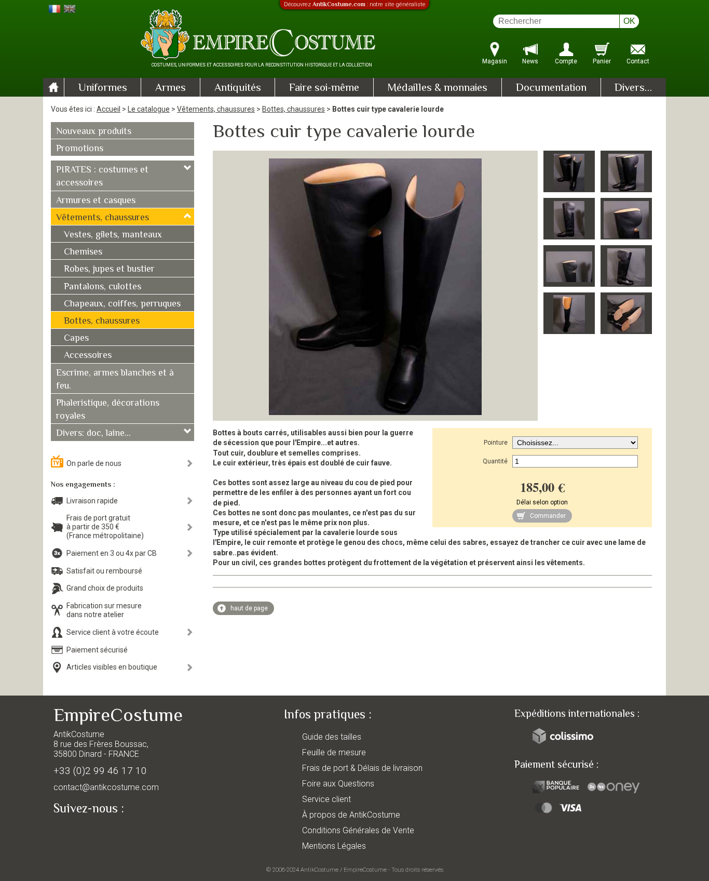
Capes (76, 338)
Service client (326, 799)
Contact (637, 61)
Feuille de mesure (334, 752)
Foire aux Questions (338, 784)
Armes (170, 88)
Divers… (633, 88)
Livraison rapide (92, 501)
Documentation (551, 88)
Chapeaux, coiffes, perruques (122, 304)
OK (629, 21)
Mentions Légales (334, 846)
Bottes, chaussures (293, 109)
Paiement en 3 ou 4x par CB (111, 553)
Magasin (494, 61)
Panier (602, 61)
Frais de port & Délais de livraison (362, 768)
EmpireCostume (365, 869)
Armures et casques (95, 201)
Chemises (83, 252)
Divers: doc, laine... (93, 433)
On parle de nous (93, 463)
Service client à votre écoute (112, 632)
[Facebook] (79, 832)
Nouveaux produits (93, 132)
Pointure (496, 442)
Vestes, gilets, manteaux (113, 235)
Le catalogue (149, 109)
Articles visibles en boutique (111, 667)
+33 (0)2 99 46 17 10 (100, 771)
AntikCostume (319, 869)
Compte (566, 61)
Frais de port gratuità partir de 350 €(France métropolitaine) (105, 527)
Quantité (495, 461)
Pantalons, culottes (102, 287)
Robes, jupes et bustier (109, 269)
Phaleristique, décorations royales (107, 410)
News (530, 61)
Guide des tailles (331, 737)
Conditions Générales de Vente (358, 830)
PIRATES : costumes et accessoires (102, 177)
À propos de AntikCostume (351, 815)
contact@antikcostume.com (106, 787)
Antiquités (237, 88)
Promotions (79, 149)
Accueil (108, 109)
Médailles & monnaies (437, 88)
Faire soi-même (324, 88)
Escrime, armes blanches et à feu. (115, 380)
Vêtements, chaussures (216, 109)
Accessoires (88, 356)
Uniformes (102, 88)
